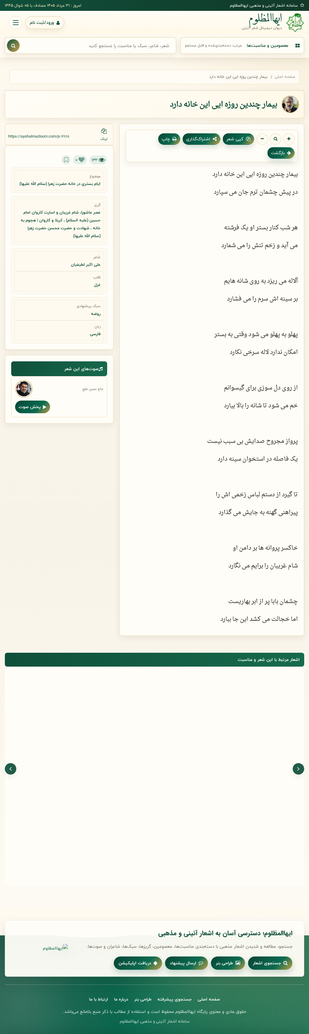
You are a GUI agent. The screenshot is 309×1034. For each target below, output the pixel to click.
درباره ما (121, 999)
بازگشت (278, 153)
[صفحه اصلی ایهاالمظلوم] (42, 948)
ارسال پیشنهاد (183, 963)
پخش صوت (30, 407)
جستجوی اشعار (267, 963)
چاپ (166, 139)
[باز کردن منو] (15, 22)
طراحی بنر (224, 963)
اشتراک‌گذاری (198, 139)
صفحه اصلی (285, 76)
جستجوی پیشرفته (175, 999)
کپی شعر (235, 139)
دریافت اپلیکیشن (135, 963)
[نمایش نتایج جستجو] (13, 45)
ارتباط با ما (98, 999)
